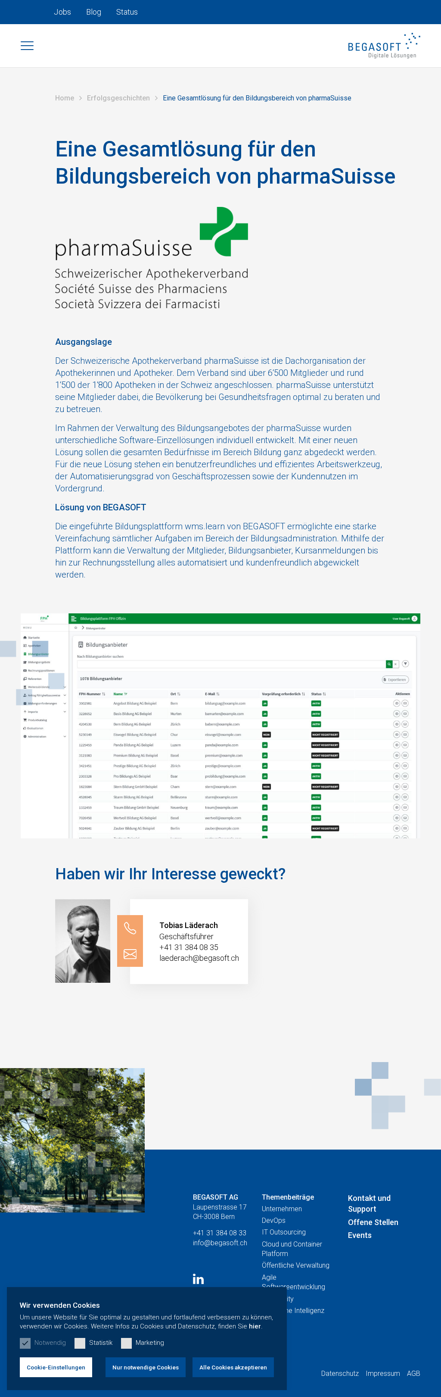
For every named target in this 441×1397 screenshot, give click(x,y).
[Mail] (130, 954)
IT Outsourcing (284, 1232)
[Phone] (130, 928)
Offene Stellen (373, 1222)
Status (127, 11)
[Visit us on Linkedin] (198, 1278)
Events (360, 1235)
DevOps (274, 1220)
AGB (413, 1373)
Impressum (383, 1373)
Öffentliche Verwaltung (295, 1265)
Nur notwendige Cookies (145, 1367)
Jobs (62, 11)
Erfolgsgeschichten (118, 98)
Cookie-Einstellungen (56, 1367)
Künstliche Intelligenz (293, 1310)
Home (64, 98)
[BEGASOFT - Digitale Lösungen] (384, 46)
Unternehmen (282, 1209)
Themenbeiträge (288, 1197)
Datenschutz (340, 1373)
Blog (93, 11)
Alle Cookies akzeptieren (233, 1367)
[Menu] (27, 45)
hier (255, 1326)
